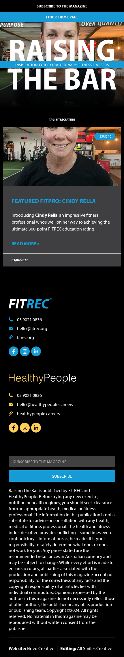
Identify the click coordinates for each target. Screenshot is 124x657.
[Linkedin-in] (36, 351)
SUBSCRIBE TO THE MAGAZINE (62, 6)
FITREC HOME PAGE (62, 17)
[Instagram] (25, 351)
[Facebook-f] (13, 351)
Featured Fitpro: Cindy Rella (54, 201)
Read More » (25, 243)
